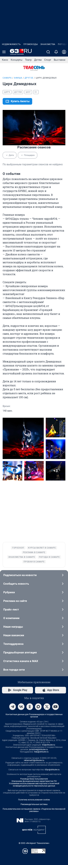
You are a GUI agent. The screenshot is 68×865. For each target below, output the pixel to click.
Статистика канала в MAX (20, 661)
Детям (38, 59)
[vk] (21, 706)
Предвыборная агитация (20, 652)
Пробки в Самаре (34, 562)
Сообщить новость (16, 583)
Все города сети (14, 669)
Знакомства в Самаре (21, 557)
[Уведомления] (56, 52)
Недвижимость (11, 44)
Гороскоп (18, 548)
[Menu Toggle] (4, 52)
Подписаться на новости (20, 575)
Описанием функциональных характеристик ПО (34, 781)
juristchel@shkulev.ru (38, 749)
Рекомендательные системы (34, 804)
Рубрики (9, 592)
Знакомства (47, 44)
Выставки (59, 59)
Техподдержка (13, 643)
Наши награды (13, 626)
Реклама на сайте (15, 601)
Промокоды (30, 44)
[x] (47, 706)
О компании (11, 618)
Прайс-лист (11, 609)
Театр (28, 59)
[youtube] (55, 706)
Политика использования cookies (34, 800)
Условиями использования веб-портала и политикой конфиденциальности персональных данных (34, 784)
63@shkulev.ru (48, 745)
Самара (7, 78)
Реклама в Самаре (34, 552)
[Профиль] (64, 52)
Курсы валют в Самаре (42, 548)
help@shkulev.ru (41, 752)
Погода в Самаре (49, 557)
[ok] (29, 706)
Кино (5, 59)
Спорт (47, 59)
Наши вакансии (13, 635)
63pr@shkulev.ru (52, 769)
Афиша (18, 78)
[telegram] (12, 706)
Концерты (16, 59)
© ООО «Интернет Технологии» (34, 843)
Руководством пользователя (34, 779)
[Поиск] (48, 52)
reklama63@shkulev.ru (34, 760)
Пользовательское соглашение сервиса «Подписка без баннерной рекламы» (34, 810)
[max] (38, 706)
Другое (29, 78)
